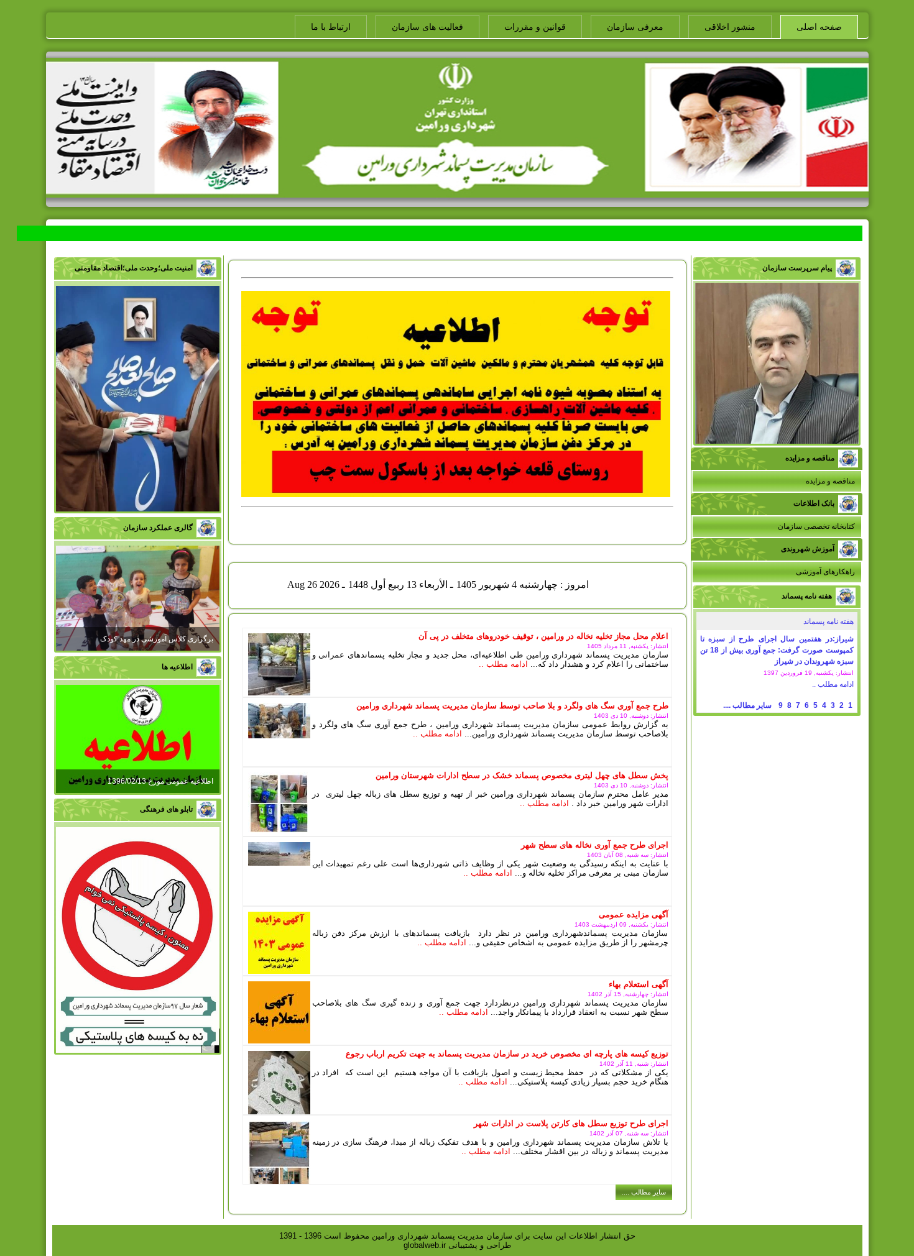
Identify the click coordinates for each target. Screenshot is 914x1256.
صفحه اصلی (819, 27)
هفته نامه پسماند (828, 621)
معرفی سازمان (635, 27)
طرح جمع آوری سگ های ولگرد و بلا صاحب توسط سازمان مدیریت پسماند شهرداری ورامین (512, 705)
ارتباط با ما (331, 27)
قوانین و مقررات (535, 27)
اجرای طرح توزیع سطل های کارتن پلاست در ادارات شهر (571, 1123)
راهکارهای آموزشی (825, 571)
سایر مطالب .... (747, 705)
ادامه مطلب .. (833, 684)
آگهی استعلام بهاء (638, 984)
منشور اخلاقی (729, 27)
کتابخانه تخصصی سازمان (816, 526)
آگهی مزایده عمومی (633, 914)
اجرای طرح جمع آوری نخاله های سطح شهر (594, 845)
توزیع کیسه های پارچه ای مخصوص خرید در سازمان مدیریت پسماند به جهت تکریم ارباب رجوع (507, 1053)
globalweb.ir (425, 1245)
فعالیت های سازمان (427, 27)
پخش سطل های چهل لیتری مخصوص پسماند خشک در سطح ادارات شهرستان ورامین (522, 775)
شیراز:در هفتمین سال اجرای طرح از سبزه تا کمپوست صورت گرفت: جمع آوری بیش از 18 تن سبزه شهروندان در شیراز (777, 650)
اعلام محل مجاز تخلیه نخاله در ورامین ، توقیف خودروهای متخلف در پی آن (543, 636)
